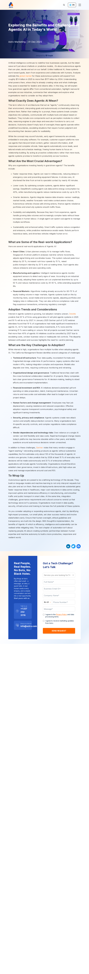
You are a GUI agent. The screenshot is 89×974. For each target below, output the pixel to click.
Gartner (39, 447)
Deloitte (72, 314)
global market (25, 76)
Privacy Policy (61, 614)
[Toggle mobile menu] (80, 5)
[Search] (64, 5)
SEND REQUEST (59, 631)
